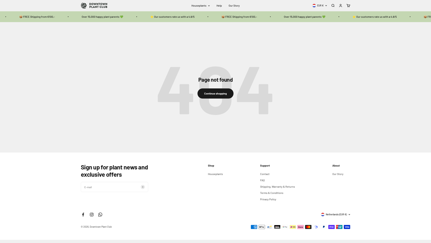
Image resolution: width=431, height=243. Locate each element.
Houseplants (198, 5)
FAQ (262, 180)
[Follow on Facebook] (83, 214)
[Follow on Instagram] (91, 214)
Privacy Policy (268, 199)
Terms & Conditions (271, 192)
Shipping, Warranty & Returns (277, 186)
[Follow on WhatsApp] (100, 214)
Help (219, 5)
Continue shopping (215, 93)
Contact (265, 174)
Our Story (234, 5)
